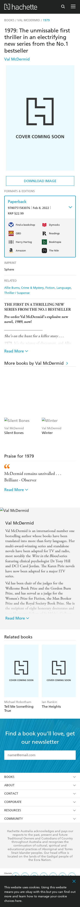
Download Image (40, 181)
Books (9, 777)
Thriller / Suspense (17, 293)
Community (13, 819)
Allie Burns (11, 288)
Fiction (50, 288)
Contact (11, 793)
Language (64, 288)
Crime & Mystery (32, 288)
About (9, 785)
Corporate (13, 802)
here (18, 901)
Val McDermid (17, 59)
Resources (12, 810)
